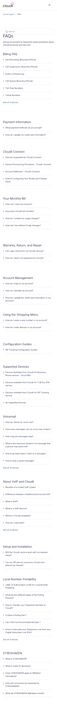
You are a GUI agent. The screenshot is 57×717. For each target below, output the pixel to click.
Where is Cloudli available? (18, 515)
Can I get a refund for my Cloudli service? (24, 251)
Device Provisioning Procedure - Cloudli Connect (28, 164)
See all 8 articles (10, 102)
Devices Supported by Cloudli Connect (23, 157)
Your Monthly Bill (14, 198)
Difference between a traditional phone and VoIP (27, 494)
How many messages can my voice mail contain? (28, 429)
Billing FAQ (10, 54)
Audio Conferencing (14, 74)
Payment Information (17, 122)
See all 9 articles (10, 639)
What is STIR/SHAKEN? (16, 659)
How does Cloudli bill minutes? (19, 211)
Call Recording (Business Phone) (20, 59)
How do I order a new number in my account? (26, 320)
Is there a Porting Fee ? (16, 615)
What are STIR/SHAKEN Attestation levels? (25, 693)
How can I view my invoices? (18, 204)
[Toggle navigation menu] (49, 5)
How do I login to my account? (19, 283)
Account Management (18, 278)
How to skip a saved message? (19, 460)
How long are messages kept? (19, 436)
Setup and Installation (17, 546)
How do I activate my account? (19, 290)
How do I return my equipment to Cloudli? (24, 258)
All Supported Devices (15, 402)
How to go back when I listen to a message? (25, 453)
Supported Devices (16, 366)
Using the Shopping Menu (20, 314)
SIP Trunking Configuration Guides (21, 350)
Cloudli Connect (14, 151)
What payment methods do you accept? (23, 127)
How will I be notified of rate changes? (23, 225)
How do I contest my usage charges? (22, 218)
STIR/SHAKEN (12, 653)
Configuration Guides (17, 344)
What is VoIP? (11, 501)
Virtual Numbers (12, 95)
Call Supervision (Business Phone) (21, 66)
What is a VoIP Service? (16, 508)
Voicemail (9, 416)
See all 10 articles (11, 468)
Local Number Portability (19, 579)
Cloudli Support (8, 14)
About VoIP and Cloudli (18, 481)
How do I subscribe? (14, 522)
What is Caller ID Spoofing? (18, 666)
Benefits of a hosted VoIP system (20, 487)
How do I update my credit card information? (25, 135)
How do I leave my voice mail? (19, 422)
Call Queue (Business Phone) (19, 81)
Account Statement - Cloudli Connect (22, 171)
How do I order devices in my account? (23, 327)
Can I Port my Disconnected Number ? (23, 622)
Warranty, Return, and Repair (22, 245)
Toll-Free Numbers (14, 88)
